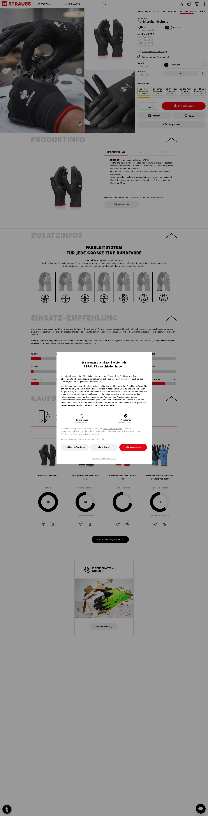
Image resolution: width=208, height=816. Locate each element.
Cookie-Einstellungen (112, 428)
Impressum (110, 458)
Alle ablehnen (104, 447)
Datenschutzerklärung (97, 439)
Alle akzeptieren (133, 447)
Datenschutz (98, 458)
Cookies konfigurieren (75, 447)
